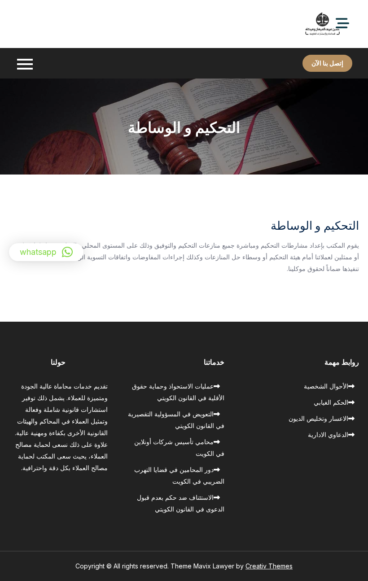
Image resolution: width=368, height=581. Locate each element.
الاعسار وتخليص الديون (318, 418)
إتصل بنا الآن (327, 63)
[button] (46, 252)
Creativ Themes (269, 566)
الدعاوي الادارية (328, 434)
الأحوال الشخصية (326, 386)
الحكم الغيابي (331, 402)
